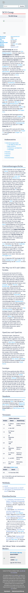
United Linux (13, 467)
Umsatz (2, 44)
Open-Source (11, 342)
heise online (21, 531)
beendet (22, 123)
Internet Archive (21, 519)
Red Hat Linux (16, 178)
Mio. (14, 44)
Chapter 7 (17, 132)
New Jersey (6, 404)
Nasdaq (18, 123)
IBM (16, 102)
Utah (16, 39)
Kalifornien (21, 404)
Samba (23, 359)
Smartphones (11, 82)
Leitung (2, 41)
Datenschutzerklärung (18, 591)
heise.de (9, 508)
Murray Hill (21, 403)
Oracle (17, 75)
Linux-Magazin (19, 513)
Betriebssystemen (7, 53)
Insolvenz (18, 261)
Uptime (9, 316)
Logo (16, 560)
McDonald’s (17, 294)
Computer (4, 284)
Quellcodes (22, 244)
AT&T (6, 100)
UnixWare (19, 65)
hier (13, 575)
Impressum (7, 591)
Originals (20, 518)
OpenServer (5, 66)
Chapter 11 (20, 116)
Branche (2, 45)
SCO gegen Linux (6, 255)
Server (4, 224)
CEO (11, 201)
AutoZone (4, 103)
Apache (17, 359)
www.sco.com (14, 47)
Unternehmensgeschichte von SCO (13, 488)
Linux (3, 244)
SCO (5, 486)
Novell (19, 102)
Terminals (15, 284)
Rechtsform (3, 36)
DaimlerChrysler (14, 103)
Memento (13, 518)
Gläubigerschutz (10, 260)
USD (16, 44)
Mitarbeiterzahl (4, 42)
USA (19, 176)
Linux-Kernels (8, 245)
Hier (19, 575)
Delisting (14, 378)
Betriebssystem (19, 301)
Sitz (1, 39)
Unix (22, 51)
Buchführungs (5, 286)
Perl (13, 359)
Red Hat (21, 107)
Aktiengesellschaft (15, 36)
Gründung (2, 38)
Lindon (12, 39)
